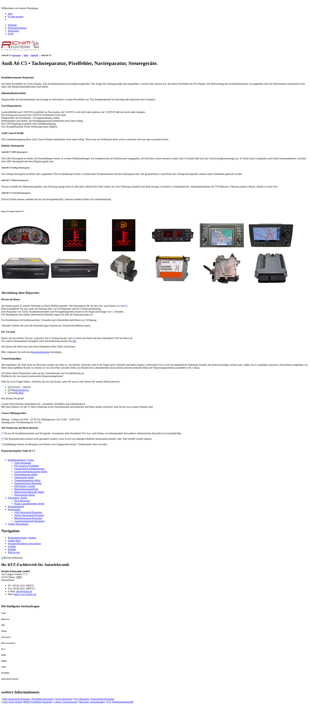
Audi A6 (34, 55)
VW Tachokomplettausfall (120, 702)
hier (74, 341)
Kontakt (12, 549)
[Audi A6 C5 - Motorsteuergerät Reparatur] (271, 283)
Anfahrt (12, 546)
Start (10, 13)
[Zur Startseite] (20, 49)
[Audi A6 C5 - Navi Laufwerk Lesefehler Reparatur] (25, 283)
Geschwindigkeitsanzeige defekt (30, 471)
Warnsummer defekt (24, 495)
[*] (125, 305)
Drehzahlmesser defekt (25, 474)
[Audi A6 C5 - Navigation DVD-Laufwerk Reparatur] (74, 283)
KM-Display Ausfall (24, 486)
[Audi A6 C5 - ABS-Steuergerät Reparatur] (173, 283)
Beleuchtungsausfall (26, 489)
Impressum (13, 30)
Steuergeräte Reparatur (102, 699)
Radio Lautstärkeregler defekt (29, 503)
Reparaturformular (17, 28)
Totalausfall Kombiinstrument (29, 468)
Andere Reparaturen (18, 524)
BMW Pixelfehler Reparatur (38, 702)
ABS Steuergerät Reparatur (28, 512)
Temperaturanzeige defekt (27, 480)
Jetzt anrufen (16, 16)
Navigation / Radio (17, 497)
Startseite (12, 25)
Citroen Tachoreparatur (66, 702)
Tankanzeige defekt (24, 477)
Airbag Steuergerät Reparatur (29, 515)
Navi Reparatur (22, 500)
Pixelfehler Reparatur (43, 699)
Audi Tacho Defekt (12, 702)
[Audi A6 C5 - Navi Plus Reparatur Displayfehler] (222, 250)
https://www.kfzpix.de (25, 594)
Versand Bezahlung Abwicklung (24, 543)
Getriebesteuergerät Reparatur (29, 521)
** (2, 438)
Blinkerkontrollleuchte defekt (29, 492)
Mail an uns (14, 552)
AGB (10, 33)
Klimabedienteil (16, 506)
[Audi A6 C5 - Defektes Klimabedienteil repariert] (173, 250)
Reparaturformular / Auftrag (22, 537)
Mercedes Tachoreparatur (92, 702)
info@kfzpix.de (24, 591)
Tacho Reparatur (22, 463)
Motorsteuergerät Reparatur (28, 518)
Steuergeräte (14, 509)
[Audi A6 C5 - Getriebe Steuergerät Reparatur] (222, 283)
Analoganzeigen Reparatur (27, 483)
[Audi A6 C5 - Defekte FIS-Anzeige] (74, 250)
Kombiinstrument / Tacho (21, 460)
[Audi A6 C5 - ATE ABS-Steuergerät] (123, 283)
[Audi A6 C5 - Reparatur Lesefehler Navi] (271, 250)
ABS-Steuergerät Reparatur (16, 699)
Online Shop (14, 540)
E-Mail (19, 393)
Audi (26, 55)
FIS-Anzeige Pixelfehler (26, 465)
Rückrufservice (21, 390)
